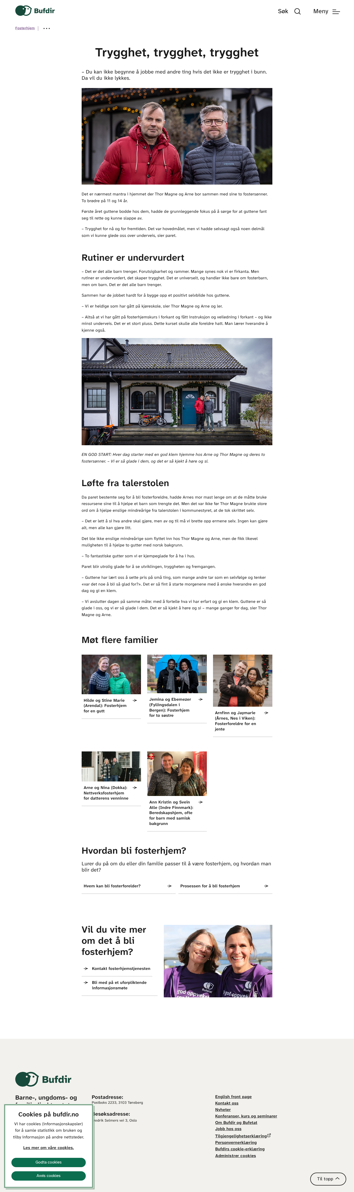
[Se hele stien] (46, 28)
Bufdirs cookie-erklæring (240, 1149)
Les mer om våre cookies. (48, 1148)
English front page (233, 1097)
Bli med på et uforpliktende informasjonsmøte (119, 986)
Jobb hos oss (228, 1129)
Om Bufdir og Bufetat (236, 1123)
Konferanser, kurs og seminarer (246, 1116)
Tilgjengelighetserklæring (241, 1136)
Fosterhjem (25, 28)
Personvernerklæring (236, 1143)
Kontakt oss (227, 1103)
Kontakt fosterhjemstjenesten (121, 969)
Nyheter (223, 1110)
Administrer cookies (235, 1156)
